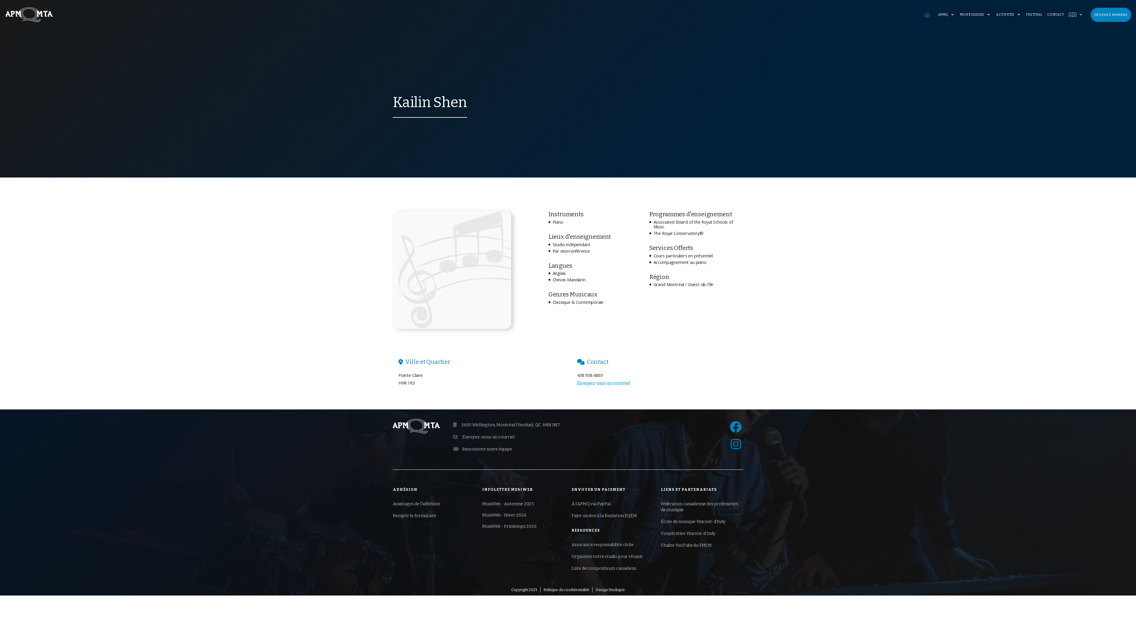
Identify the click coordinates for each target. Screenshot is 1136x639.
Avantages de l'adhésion (416, 503)
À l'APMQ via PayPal (591, 503)
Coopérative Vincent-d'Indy (688, 533)
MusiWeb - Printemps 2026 (509, 526)
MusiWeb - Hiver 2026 (504, 515)
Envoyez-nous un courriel (484, 437)
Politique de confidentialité (566, 590)
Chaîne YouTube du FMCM (686, 545)
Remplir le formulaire (414, 515)
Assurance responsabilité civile (603, 544)
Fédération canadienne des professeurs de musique (699, 506)
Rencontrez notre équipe (482, 449)
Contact (1055, 15)
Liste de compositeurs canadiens (604, 568)
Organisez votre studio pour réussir (607, 556)
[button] (947, 15)
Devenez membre (1111, 15)
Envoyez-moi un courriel (603, 383)
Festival (1034, 15)
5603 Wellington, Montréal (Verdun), (506, 424)
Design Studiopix (610, 590)
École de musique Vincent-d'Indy (693, 521)
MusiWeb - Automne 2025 (508, 503)
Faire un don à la (604, 515)
